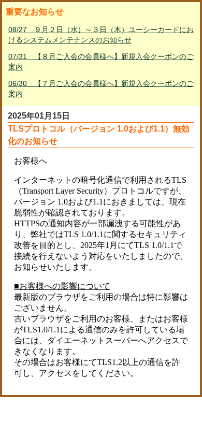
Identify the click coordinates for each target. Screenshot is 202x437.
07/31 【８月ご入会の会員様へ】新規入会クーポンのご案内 (101, 61)
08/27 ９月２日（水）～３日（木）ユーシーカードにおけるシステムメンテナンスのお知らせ (101, 34)
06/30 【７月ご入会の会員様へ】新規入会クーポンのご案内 (101, 88)
